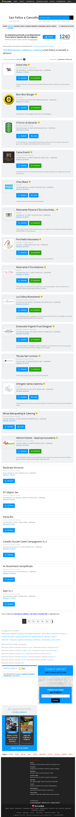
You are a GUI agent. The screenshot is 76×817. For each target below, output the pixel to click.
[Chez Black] (8, 187)
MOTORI (23, 754)
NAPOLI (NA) (41, 389)
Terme (51, 773)
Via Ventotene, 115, (22, 70)
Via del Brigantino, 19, (23, 187)
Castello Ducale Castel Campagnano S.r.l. (25, 541)
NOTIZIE (16, 26)
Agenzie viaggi (36, 781)
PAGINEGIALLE (30, 1)
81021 (17, 473)
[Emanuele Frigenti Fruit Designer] (8, 331)
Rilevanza (13, 59)
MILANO (44, 21)
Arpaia (48, 653)
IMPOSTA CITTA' (46, 802)
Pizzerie (62, 634)
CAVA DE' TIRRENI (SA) (45, 332)
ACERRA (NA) (22, 596)
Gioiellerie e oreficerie (43, 768)
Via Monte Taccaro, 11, (23, 272)
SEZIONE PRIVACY (55, 802)
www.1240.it (33, 39)
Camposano (51, 656)
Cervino (23, 653)
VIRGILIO (21, 1)
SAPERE (35, 754)
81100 (23, 547)
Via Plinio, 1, (20, 245)
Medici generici (53, 785)
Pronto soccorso (44, 785)
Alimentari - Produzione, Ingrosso (24, 242)
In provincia (61, 59)
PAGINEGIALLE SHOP (42, 1)
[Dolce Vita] (8, 70)
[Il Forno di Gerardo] (8, 127)
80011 (16, 596)
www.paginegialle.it (23, 668)
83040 (38, 302)
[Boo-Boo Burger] (8, 99)
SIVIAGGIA (61, 808)
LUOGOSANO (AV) (47, 302)
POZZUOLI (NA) (37, 361)
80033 (25, 498)
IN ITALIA (68, 21)
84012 (33, 272)
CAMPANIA (47, 70)
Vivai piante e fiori (55, 764)
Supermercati (33, 790)
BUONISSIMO (35, 810)
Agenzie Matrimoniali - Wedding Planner (29, 637)
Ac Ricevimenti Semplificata (18, 566)
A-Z (18, 59)
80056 (26, 245)
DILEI (57, 808)
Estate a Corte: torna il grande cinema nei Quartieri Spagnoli (12, 738)
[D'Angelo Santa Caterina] (8, 389)
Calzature (52, 768)
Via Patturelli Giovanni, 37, (12, 547)
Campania (49, 660)
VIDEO (29, 754)
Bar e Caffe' (56, 640)
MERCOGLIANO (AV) (40, 128)
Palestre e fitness (34, 773)
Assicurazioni (54, 777)
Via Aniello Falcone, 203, (24, 389)
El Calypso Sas (10, 492)
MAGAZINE (42, 26)
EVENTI (22, 26)
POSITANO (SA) (40, 187)
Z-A (21, 59)
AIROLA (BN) (23, 522)
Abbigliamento (34, 768)
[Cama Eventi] (8, 157)
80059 (31, 158)
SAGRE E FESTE (27, 732)
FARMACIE (34, 26)
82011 (17, 522)
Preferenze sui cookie (50, 812)
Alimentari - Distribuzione (42, 640)
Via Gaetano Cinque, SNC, (24, 332)
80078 (30, 361)
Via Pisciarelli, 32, (22, 361)
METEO (48, 26)
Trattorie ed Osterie (8, 637)
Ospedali (37, 785)
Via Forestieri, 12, (9, 522)
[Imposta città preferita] (4, 17)
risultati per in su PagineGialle (19, 674)
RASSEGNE (12, 732)
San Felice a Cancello (23, 17)
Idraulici (48, 764)
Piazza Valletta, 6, (9, 473)
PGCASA (52, 1)
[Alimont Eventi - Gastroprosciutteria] (8, 443)
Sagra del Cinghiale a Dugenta (27, 737)
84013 (35, 332)
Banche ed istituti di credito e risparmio (40, 777)
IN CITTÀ (50, 754)
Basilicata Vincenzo (13, 467)
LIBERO (15, 1)
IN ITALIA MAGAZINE (35, 802)
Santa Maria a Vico (26, 650)
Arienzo (55, 647)
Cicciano (23, 660)
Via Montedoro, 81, (22, 158)
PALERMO (53, 21)
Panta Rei (8, 516)
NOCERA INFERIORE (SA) (30, 419)
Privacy (32, 812)
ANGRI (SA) (39, 272)
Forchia (54, 650)
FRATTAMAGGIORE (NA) (40, 100)
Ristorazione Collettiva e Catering (24, 125)
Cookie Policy (39, 812)
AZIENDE (10, 26)
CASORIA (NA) (38, 70)
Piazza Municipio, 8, (23, 128)
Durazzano (24, 656)
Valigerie (57, 768)
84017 (33, 187)
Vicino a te (69, 59)
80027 (30, 100)
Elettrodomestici (41, 764)
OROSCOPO (42, 754)
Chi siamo (18, 812)
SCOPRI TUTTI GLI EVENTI (19, 748)
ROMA (40, 21)
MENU (69, 1)
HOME (5, 26)
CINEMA (28, 26)
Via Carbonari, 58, (22, 100)
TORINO (58, 21)
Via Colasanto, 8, (8, 596)
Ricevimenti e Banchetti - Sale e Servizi (26, 68)
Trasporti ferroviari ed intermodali (49, 781)
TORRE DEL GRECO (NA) (41, 158)
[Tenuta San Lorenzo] (8, 361)
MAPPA (54, 26)
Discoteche (56, 794)
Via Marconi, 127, (22, 215)
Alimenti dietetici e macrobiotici (45, 790)
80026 (31, 70)
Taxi (31, 781)
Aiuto (58, 812)
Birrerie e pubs (49, 794)
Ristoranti (18, 185)
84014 (20, 419)
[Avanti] (51, 621)
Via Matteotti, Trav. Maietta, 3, (13, 498)
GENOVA (63, 21)
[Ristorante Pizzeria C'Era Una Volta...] (8, 214)
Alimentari (28, 640)
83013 (32, 128)
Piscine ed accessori (44, 773)
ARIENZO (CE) (23, 473)
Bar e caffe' (42, 794)
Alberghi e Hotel (50, 637)
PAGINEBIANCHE (61, 1)
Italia (22, 663)
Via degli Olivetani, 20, (10, 419)
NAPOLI (48, 21)
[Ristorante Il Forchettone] (8, 272)
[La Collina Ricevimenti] (8, 302)
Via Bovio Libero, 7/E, (23, 443)
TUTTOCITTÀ (52, 808)
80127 (34, 389)
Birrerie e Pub (19, 97)
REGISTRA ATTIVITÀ (67, 26)
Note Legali (26, 812)
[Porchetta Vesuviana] (8, 244)
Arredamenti (33, 764)
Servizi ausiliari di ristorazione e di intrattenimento (17, 46)
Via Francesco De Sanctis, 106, (26, 302)
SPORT (17, 754)
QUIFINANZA (68, 808)
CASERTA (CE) (29, 547)
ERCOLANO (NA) (34, 245)
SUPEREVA (41, 810)
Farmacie (32, 785)
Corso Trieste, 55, (9, 572)
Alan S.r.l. (8, 590)
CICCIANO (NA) (32, 498)
